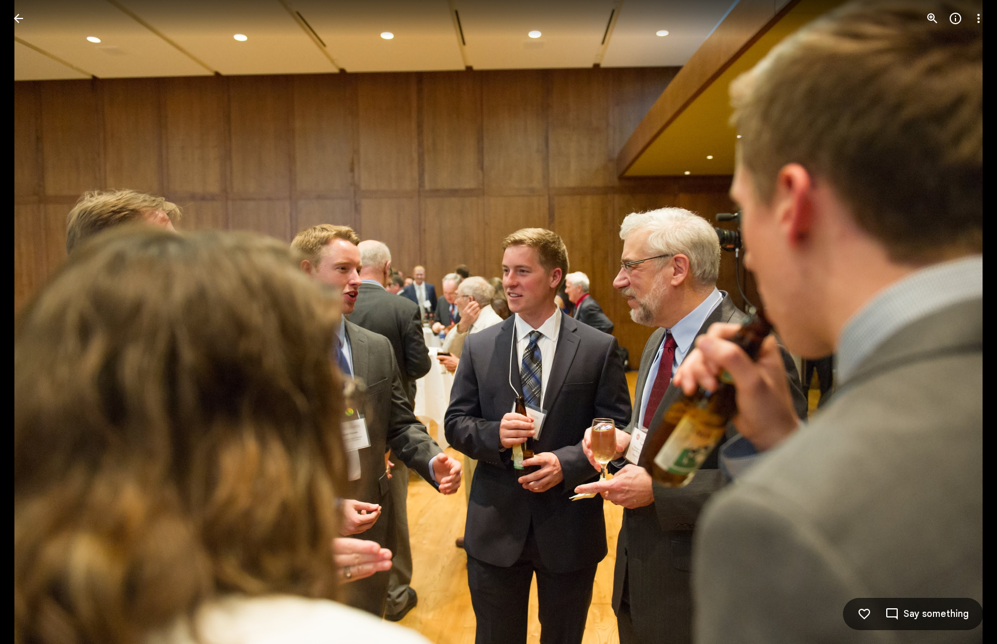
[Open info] (955, 18)
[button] (32, 322)
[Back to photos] (18, 18)
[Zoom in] (932, 18)
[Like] (864, 614)
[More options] (978, 18)
